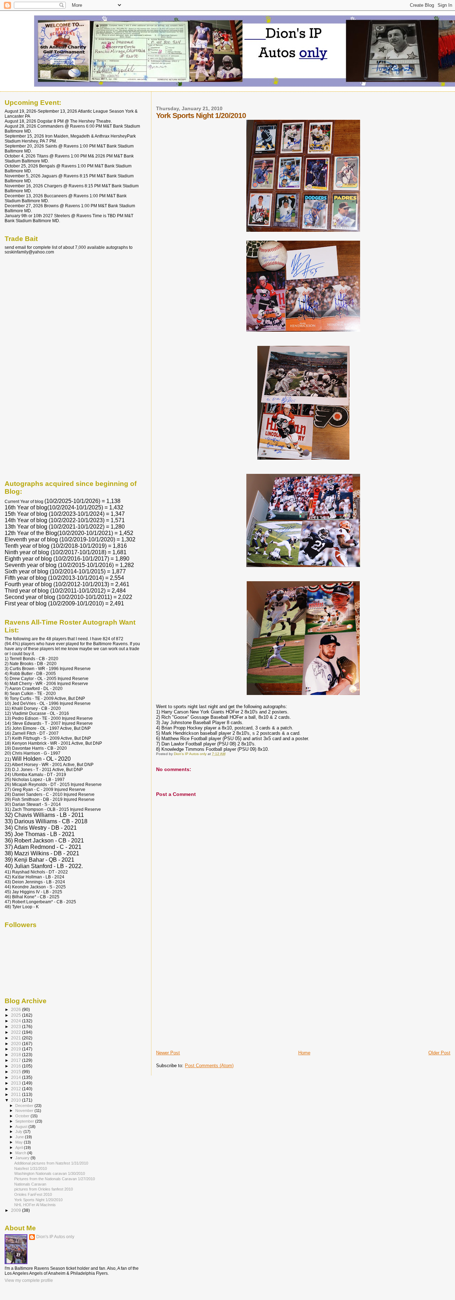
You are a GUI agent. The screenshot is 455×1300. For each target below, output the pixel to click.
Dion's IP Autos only (55, 1236)
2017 (16, 1060)
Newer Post (168, 1052)
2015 (16, 1071)
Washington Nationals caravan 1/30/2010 (49, 1173)
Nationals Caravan (30, 1184)
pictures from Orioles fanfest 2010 (43, 1189)
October (23, 1116)
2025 (16, 1015)
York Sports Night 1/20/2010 (38, 1200)
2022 (16, 1032)
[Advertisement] (209, 1000)
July (19, 1131)
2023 (16, 1026)
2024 (16, 1020)
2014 (16, 1077)
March (21, 1153)
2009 (16, 1210)
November (24, 1110)
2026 (16, 1009)
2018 (16, 1054)
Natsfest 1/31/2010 (30, 1168)
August (21, 1126)
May (19, 1142)
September (25, 1121)
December (24, 1105)
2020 (16, 1043)
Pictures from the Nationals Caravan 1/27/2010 (54, 1179)
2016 (16, 1066)
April (19, 1147)
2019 (16, 1049)
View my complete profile (29, 1280)
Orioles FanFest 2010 (33, 1194)
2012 (16, 1088)
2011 (16, 1094)
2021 (16, 1038)
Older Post (439, 1052)
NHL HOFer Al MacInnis (35, 1205)
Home (304, 1052)
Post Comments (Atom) (209, 1065)
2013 (16, 1083)
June (20, 1137)
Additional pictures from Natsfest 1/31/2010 (51, 1163)
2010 (16, 1100)
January (23, 1158)
